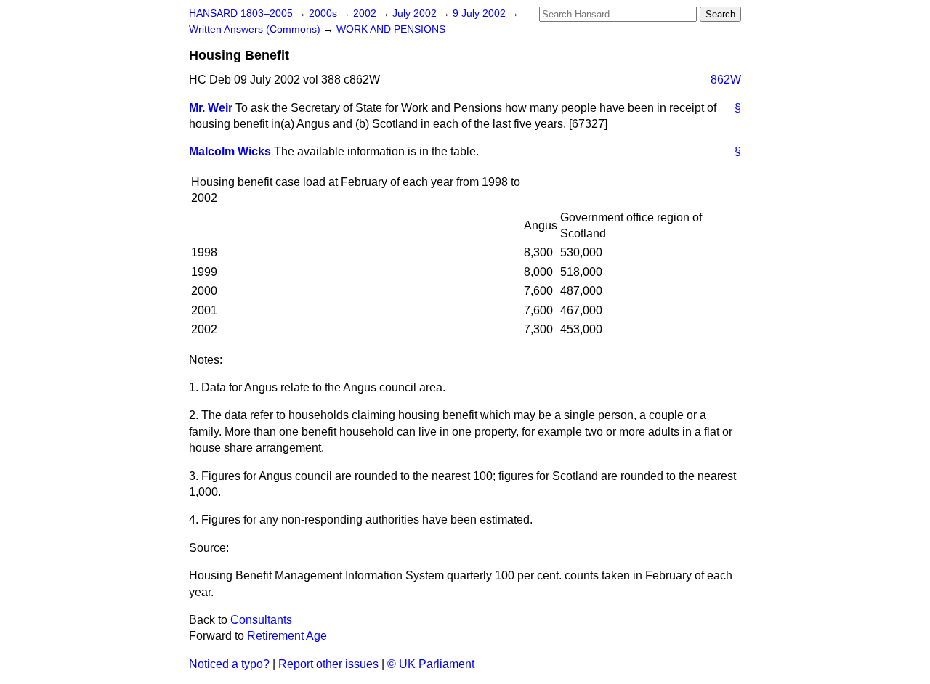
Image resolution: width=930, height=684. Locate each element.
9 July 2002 (481, 13)
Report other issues (328, 664)
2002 (366, 13)
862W (726, 79)
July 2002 (416, 13)
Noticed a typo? (229, 664)
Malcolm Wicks (230, 151)
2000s (324, 13)
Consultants (261, 620)
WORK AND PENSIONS (390, 29)
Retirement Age (287, 636)
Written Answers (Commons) (256, 29)
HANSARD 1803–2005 (241, 13)
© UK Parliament (430, 664)
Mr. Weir (210, 108)
